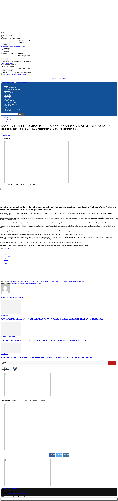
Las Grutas (7, 263)
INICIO (6, 86)
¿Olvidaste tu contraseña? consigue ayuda (13, 46)
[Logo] (7, 83)
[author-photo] (5, 292)
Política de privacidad (7, 50)
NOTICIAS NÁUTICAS (10, 87)
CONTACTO (7, 111)
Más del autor (19, 297)
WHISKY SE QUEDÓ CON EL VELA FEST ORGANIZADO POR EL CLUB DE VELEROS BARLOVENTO (43, 340)
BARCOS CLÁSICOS (9, 101)
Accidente (7, 256)
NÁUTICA (7, 94)
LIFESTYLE (7, 107)
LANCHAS (7, 97)
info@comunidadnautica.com (17, 493)
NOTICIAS (7, 121)
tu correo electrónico (24, 55)
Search (112, 363)
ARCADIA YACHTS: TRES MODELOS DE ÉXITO (27, 283)
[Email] (30, 273)
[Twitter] (10, 273)
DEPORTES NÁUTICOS (10, 104)
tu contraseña (21, 42)
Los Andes (7, 248)
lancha (6, 261)
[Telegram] (24, 273)
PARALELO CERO (9, 92)
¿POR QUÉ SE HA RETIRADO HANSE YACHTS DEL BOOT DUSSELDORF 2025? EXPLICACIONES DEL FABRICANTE (49, 281)
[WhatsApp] (17, 273)
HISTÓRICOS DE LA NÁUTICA (12, 109)
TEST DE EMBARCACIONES (12, 89)
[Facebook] (4, 273)
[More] (37, 273)
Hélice (6, 260)
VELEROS (7, 99)
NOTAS (6, 118)
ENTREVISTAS (8, 106)
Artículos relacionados (8, 297)
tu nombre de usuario (24, 40)
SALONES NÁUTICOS (10, 102)
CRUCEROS (7, 96)
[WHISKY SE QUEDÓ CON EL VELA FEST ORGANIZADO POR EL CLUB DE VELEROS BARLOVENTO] (11, 335)
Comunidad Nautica (6, 135)
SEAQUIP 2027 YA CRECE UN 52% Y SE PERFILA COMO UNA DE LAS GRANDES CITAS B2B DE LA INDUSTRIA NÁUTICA (52, 319)
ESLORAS (7, 91)
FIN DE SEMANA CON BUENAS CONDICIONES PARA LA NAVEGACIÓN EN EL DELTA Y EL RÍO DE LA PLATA (47, 357)
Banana (6, 258)
